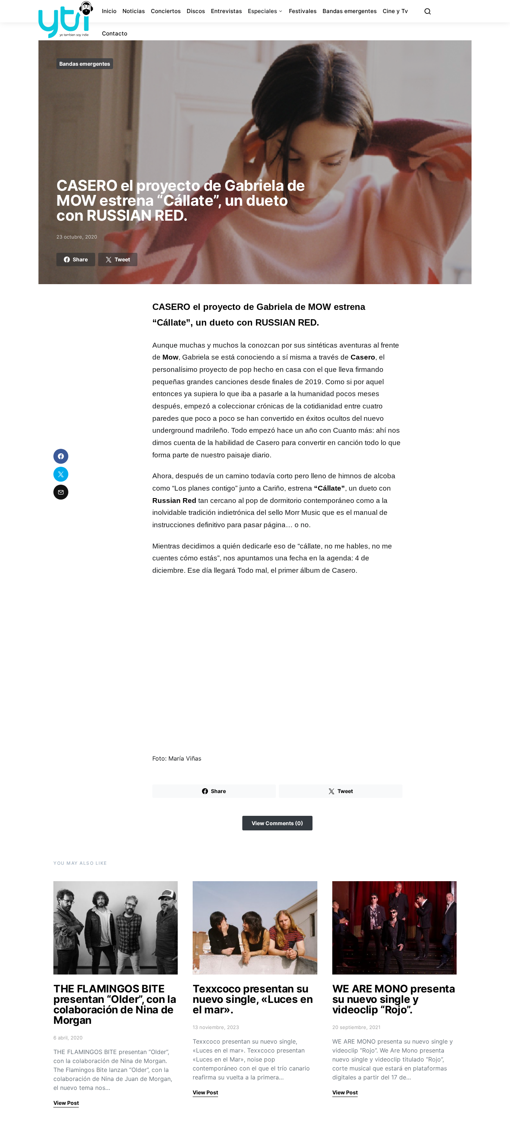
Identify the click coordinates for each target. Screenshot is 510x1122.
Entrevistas (226, 11)
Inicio (109, 11)
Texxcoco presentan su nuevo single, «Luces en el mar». (252, 999)
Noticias (133, 11)
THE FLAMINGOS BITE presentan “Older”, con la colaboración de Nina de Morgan (114, 1004)
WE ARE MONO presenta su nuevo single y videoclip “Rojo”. (393, 999)
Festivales (303, 11)
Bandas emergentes (350, 11)
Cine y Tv (395, 11)
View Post (66, 1103)
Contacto (114, 33)
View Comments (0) (277, 823)
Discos (196, 11)
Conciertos (166, 11)
